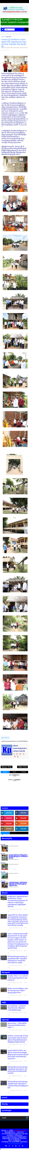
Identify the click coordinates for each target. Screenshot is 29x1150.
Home (2, 37)
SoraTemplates (14, 1144)
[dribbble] (9, 1146)
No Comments (11, 846)
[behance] (16, 1146)
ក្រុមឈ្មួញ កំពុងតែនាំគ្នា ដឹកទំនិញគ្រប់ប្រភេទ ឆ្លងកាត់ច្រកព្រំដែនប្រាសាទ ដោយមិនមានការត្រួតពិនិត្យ (18, 856)
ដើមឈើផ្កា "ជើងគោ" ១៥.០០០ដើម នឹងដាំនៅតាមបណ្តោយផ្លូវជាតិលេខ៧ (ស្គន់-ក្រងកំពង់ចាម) (18, 978)
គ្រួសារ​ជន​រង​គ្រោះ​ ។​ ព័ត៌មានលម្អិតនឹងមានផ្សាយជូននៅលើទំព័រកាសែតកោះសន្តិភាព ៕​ (17, 1025)
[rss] (13, 1146)
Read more (16, 846)
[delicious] (22, 1146)
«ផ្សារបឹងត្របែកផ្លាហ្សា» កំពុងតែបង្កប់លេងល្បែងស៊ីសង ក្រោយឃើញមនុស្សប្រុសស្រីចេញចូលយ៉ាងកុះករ (18, 883)
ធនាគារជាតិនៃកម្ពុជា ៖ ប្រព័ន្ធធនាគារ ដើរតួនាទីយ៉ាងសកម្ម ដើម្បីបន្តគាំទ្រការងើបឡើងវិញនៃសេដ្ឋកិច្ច (17, 1008)
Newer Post (6, 767)
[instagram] (19, 1146)
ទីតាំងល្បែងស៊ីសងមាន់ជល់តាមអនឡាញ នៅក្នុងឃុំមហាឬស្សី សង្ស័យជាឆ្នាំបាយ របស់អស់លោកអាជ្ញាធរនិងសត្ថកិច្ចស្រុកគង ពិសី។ (18, 1084)
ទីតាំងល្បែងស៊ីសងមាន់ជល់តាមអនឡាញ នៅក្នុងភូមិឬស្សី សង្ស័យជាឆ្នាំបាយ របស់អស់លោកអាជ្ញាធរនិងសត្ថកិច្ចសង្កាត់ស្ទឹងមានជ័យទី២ (17, 1070)
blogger (5, 772)
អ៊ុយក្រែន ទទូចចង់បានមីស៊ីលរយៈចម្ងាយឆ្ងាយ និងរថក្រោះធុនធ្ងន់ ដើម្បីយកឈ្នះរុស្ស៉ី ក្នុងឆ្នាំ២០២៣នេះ (18, 990)
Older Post (22, 767)
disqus (14, 772)
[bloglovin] (6, 1146)
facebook (23, 772)
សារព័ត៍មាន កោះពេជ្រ (20, 1130)
